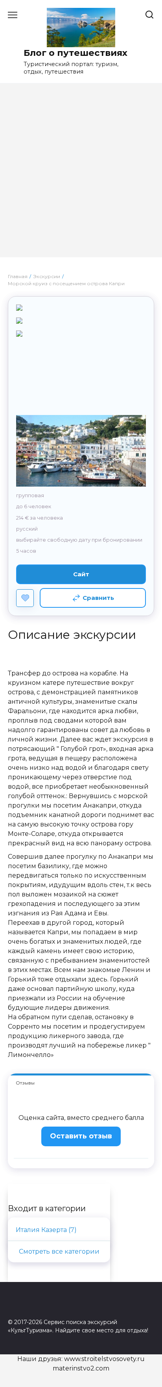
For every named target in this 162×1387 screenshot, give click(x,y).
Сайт (81, 574)
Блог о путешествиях (75, 52)
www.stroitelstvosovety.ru (104, 1359)
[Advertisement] (81, 176)
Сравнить (98, 597)
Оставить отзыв (81, 1136)
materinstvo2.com (81, 1368)
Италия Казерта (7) (46, 1230)
